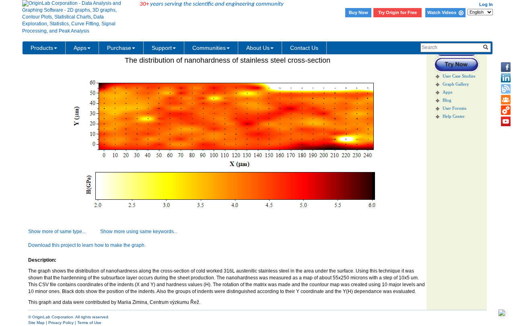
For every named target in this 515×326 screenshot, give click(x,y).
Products (42, 48)
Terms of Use (89, 322)
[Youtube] (506, 121)
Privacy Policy (61, 322)
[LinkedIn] (506, 78)
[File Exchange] (506, 110)
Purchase (119, 48)
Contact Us (304, 48)
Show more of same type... (57, 231)
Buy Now (358, 12)
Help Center (454, 116)
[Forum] (506, 99)
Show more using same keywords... (138, 231)
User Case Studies (459, 76)
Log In (486, 4)
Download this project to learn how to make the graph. (87, 245)
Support (162, 48)
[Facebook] (506, 67)
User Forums (454, 108)
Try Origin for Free (397, 12)
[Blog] (506, 89)
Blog (447, 100)
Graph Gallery (456, 84)
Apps (80, 48)
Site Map (36, 322)
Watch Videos (443, 12)
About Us (258, 48)
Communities (209, 48)
